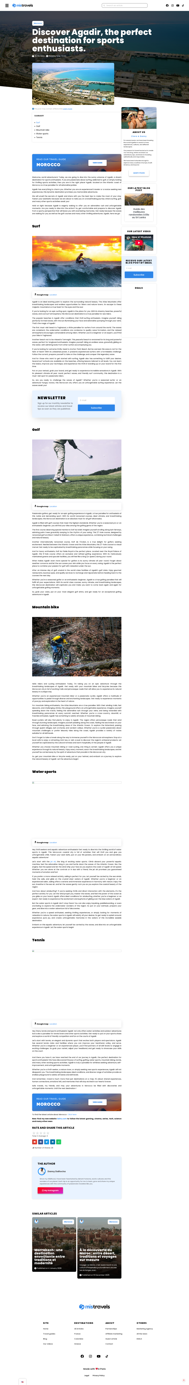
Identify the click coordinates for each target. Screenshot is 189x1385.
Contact (109, 1344)
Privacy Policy (99, 1375)
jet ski (53, 861)
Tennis (39, 137)
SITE (46, 1323)
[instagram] (172, 5)
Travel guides (49, 1334)
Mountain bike (42, 130)
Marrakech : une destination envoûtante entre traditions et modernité (49, 1256)
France (77, 1334)
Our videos (48, 1344)
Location (53, 295)
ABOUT (109, 1323)
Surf (38, 122)
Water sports (42, 133)
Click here (72, 1114)
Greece (77, 1344)
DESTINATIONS (83, 1323)
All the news (142, 1334)
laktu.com (62, 1118)
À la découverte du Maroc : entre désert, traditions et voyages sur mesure (98, 1255)
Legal (88, 1375)
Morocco (38, 23)
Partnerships (111, 1329)
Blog (45, 1339)
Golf (38, 126)
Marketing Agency (145, 1329)
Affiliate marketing (113, 1334)
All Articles (79, 1329)
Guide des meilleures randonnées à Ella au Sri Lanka (139, 213)
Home (45, 1329)
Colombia (78, 1339)
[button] (34, 1141)
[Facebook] (167, 5)
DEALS (139, 1339)
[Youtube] (177, 5)
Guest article (111, 1339)
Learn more (67, 109)
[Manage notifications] (184, 1380)
